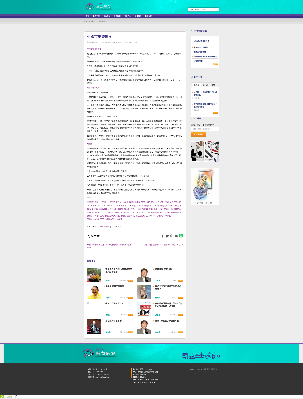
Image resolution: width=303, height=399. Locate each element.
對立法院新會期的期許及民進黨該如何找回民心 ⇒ (162, 245)
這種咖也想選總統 (201, 47)
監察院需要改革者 (113, 321)
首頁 (85, 21)
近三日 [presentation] (196, 85)
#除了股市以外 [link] (93, 88)
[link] (135, 212)
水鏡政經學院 (106, 42)
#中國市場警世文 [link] (94, 49)
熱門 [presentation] (213, 85)
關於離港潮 (198, 61)
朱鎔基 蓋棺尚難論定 (114, 286)
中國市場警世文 (200, 52)
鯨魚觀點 (92, 21)
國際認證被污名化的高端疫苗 (205, 56)
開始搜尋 (197, 134)
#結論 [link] (89, 144)
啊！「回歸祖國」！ (114, 303)
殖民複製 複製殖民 (163, 269)
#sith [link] (89, 198)
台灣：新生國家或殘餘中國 (167, 321)
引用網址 (115, 227)
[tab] (196, 84)
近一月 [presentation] (205, 85)
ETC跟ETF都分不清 (201, 41)
